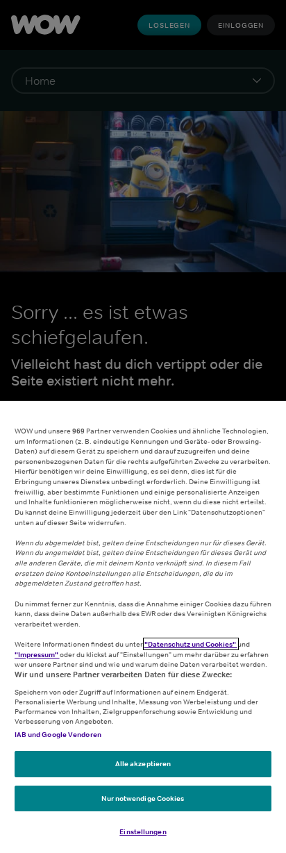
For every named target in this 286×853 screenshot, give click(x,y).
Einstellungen (142, 831)
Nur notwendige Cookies (142, 798)
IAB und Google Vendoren (58, 734)
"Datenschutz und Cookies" (190, 644)
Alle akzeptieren (143, 763)
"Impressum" (37, 654)
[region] (143, 627)
